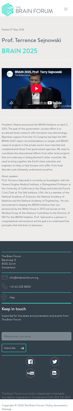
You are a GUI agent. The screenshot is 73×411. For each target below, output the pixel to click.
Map (12, 297)
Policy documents (56, 405)
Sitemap (6, 409)
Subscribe (10, 348)
